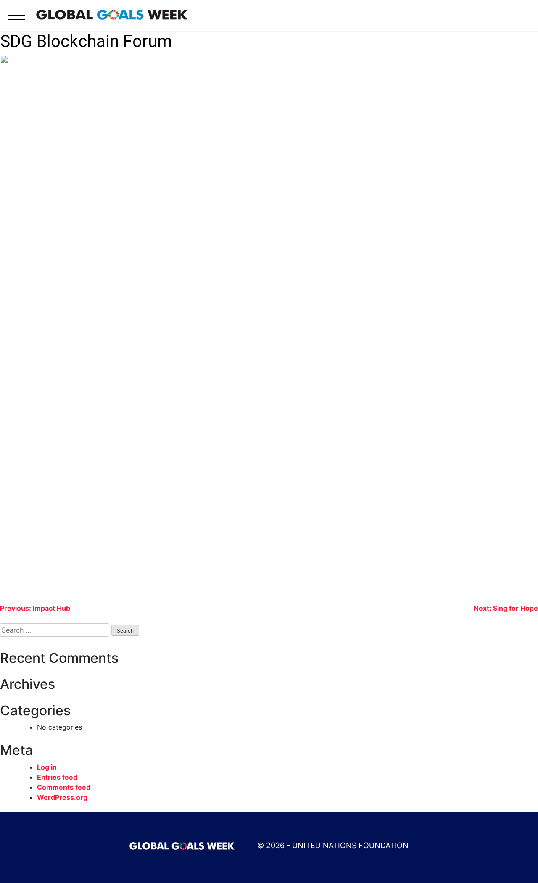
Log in (47, 767)
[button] (16, 20)
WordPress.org (62, 797)
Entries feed (57, 777)
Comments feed (63, 787)
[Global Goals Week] (111, 14)
